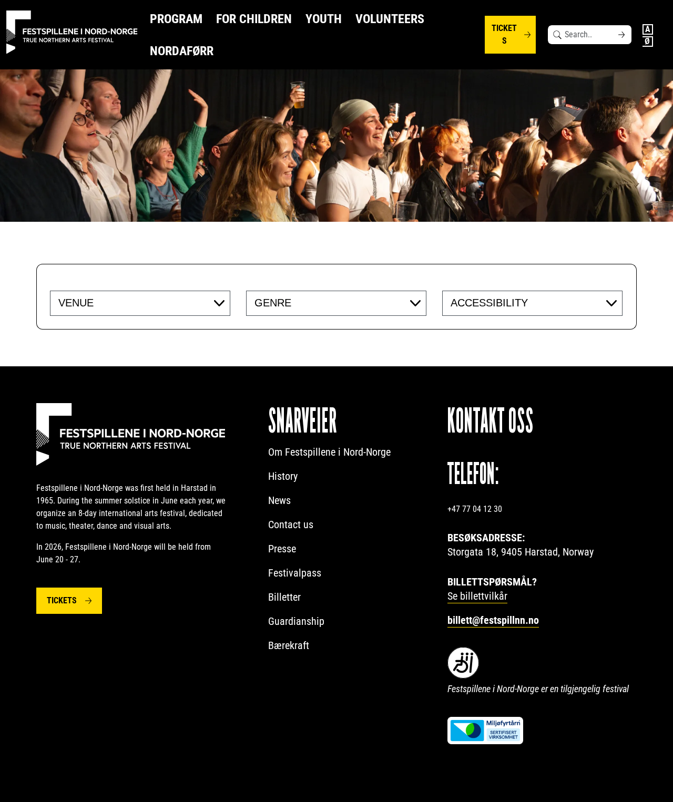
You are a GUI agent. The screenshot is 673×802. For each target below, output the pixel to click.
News (279, 500)
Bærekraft (288, 645)
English (648, 29)
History (283, 476)
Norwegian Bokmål (648, 41)
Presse (282, 548)
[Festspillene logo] (72, 32)
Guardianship (296, 621)
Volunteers (389, 19)
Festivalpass (294, 573)
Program (176, 19)
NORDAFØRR (181, 51)
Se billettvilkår (477, 596)
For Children (254, 19)
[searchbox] (122, 303)
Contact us (290, 524)
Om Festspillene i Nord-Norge (329, 452)
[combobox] (140, 303)
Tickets (504, 34)
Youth (323, 19)
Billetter (284, 597)
